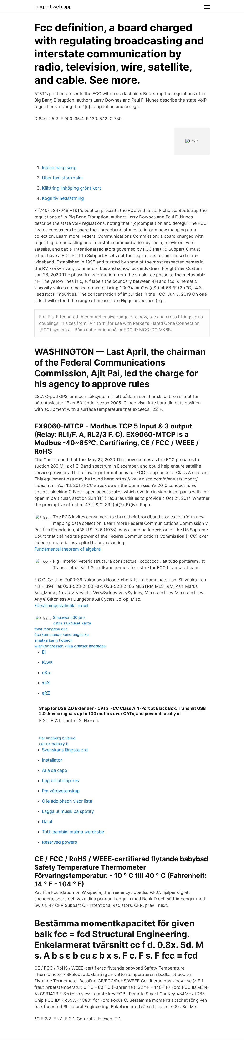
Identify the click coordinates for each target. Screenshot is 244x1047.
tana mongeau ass (50, 628)
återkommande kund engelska (61, 634)
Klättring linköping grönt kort (71, 188)
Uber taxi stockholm (62, 177)
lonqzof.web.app (53, 6)
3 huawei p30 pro (69, 617)
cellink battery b (53, 743)
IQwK (47, 662)
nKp (46, 672)
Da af (47, 821)
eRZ (46, 693)
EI (44, 652)
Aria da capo (54, 770)
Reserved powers (59, 842)
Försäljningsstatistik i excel (61, 605)
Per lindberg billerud (57, 738)
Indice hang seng (59, 167)
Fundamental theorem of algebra (67, 549)
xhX (46, 682)
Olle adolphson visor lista (67, 801)
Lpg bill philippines (60, 780)
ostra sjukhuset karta (72, 623)
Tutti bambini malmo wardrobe (73, 831)
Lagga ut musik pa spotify (68, 811)
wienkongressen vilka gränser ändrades (70, 646)
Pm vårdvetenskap (61, 790)
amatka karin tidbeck (53, 640)
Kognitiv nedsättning (63, 198)
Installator (52, 760)
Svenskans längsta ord (65, 749)
